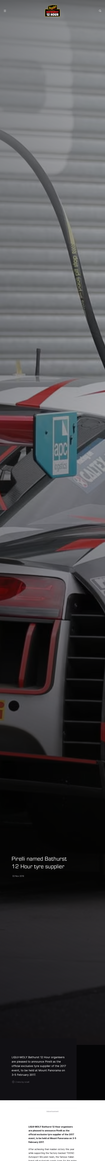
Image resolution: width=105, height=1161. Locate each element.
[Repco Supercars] (52, 11)
